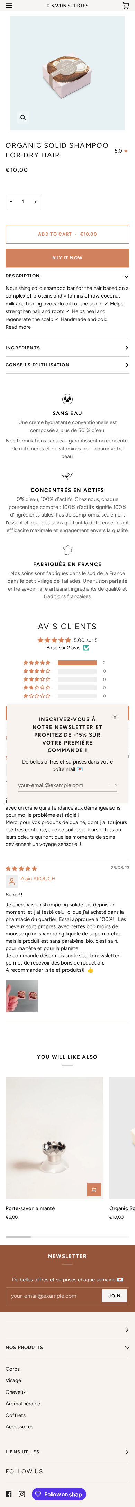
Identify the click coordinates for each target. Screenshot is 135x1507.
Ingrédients (23, 347)
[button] (37, 662)
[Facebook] (9, 1494)
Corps (13, 1369)
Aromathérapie (23, 1403)
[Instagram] (22, 1494)
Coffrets (16, 1415)
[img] (21, 869)
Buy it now (67, 258)
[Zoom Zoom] (67, 73)
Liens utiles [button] (22, 1451)
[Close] (118, 714)
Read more (18, 327)
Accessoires (19, 1427)
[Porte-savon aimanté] (55, 1138)
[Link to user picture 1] (22, 996)
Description (23, 275)
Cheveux (16, 1392)
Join (114, 1295)
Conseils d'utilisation (38, 364)
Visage (13, 1380)
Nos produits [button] (24, 1347)
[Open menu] (16, 5)
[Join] (108, 785)
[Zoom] (23, 117)
